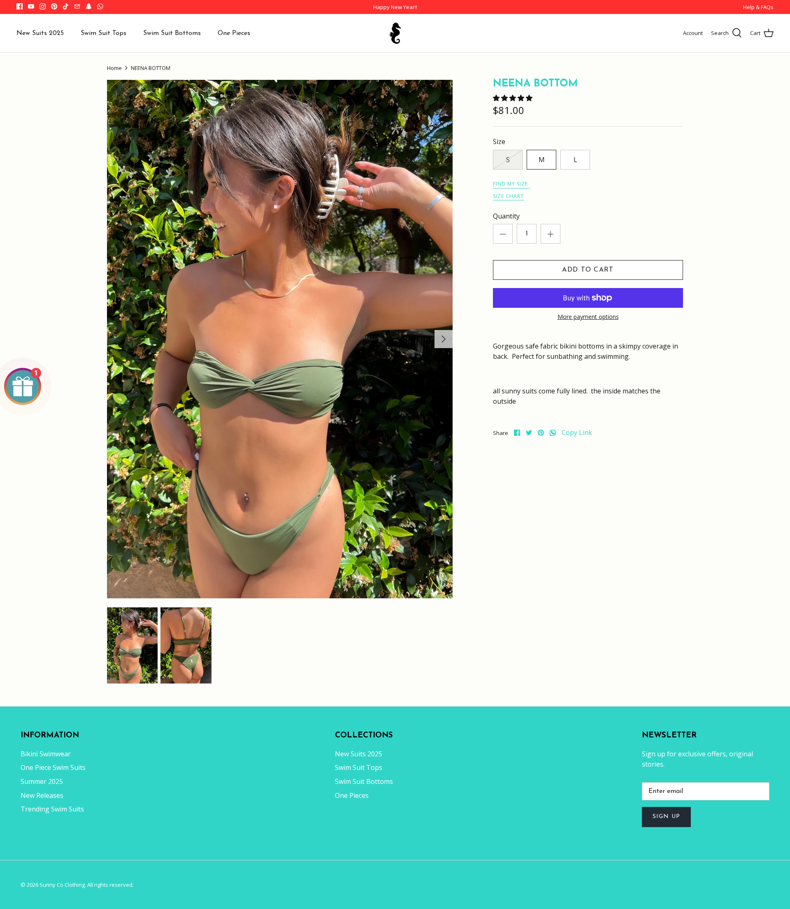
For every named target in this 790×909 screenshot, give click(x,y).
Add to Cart (587, 270)
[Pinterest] (54, 6)
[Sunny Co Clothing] (395, 33)
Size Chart (508, 196)
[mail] (77, 6)
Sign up (666, 817)
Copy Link (577, 433)
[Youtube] (31, 6)
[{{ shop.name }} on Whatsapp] (100, 6)
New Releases (42, 795)
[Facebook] (19, 6)
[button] (513, 97)
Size (499, 141)
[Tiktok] (66, 6)
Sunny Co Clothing (62, 884)
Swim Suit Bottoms (172, 33)
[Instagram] (43, 6)
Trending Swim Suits (52, 809)
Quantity (506, 216)
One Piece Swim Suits (53, 767)
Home (114, 68)
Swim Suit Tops (103, 33)
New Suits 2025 (40, 33)
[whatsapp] (553, 433)
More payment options (588, 317)
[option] (280, 339)
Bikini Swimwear (46, 753)
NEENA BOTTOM (150, 68)
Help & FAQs (758, 7)
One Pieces (234, 33)
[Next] (443, 339)
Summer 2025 (42, 781)
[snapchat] (89, 6)
